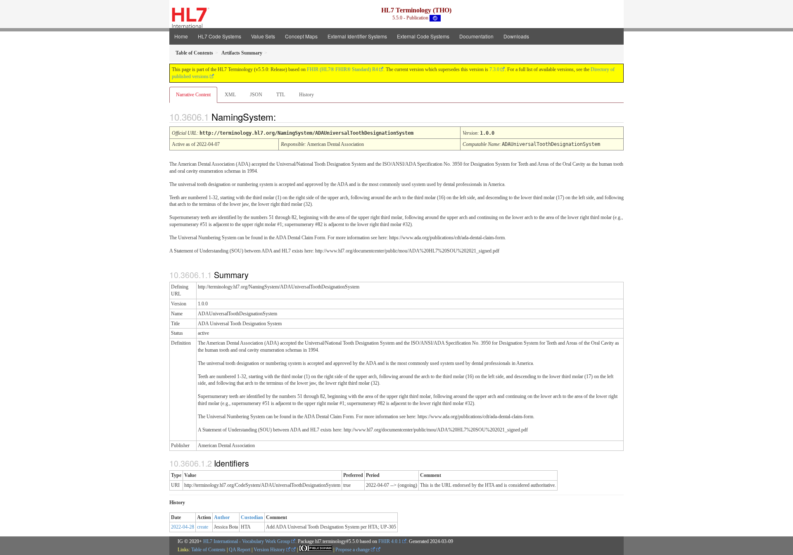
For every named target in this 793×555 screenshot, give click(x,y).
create (202, 527)
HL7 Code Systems (219, 36)
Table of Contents (208, 550)
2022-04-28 (182, 527)
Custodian (252, 517)
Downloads (516, 36)
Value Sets (263, 36)
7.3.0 (494, 69)
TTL (280, 95)
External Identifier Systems (357, 36)
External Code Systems (423, 36)
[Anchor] (282, 116)
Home (181, 36)
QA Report (239, 550)
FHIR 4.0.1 (389, 541)
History (306, 95)
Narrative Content (193, 95)
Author (222, 517)
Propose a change (353, 550)
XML (230, 95)
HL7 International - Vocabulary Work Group (246, 541)
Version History (270, 550)
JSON (256, 95)
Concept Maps (301, 36)
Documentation (476, 36)
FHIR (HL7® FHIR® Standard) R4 (342, 69)
